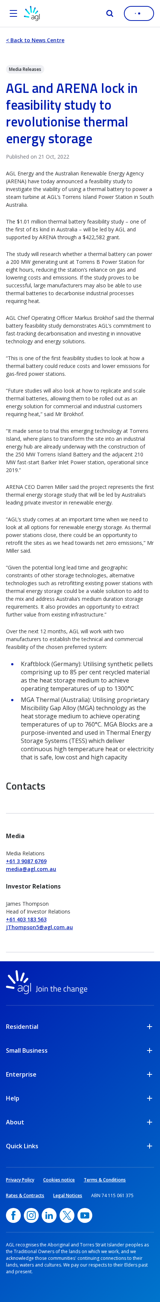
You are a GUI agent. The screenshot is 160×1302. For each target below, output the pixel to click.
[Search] (110, 13)
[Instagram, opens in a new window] (31, 1215)
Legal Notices (67, 1195)
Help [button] (12, 1098)
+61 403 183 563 (26, 919)
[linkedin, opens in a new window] (49, 1215)
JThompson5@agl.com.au (39, 927)
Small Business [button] (27, 1050)
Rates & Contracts (25, 1195)
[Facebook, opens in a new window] (13, 1215)
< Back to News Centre (35, 40)
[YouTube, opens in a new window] (84, 1215)
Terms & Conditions (105, 1180)
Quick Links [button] (22, 1146)
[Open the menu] (13, 13)
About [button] (15, 1122)
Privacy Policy (20, 1180)
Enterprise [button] (21, 1074)
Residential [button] (22, 1026)
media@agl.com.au (31, 868)
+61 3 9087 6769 (26, 861)
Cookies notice (59, 1180)
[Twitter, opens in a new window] (67, 1215)
